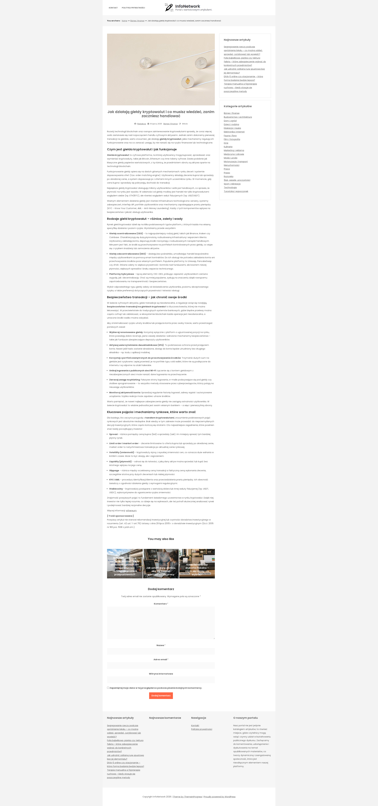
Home (124, 20)
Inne (226, 143)
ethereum (131, 510)
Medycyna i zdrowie (234, 154)
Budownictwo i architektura (238, 117)
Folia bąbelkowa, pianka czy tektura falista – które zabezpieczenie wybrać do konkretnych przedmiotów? (245, 61)
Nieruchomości (231, 165)
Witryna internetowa (161, 673)
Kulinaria (228, 146)
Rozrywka (228, 176)
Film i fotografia (232, 139)
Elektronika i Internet (234, 131)
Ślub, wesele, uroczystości (237, 180)
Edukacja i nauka (232, 128)
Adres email (161, 659)
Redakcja (141, 123)
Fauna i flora (230, 135)
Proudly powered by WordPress (220, 796)
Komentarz (161, 603)
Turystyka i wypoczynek (236, 191)
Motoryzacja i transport (236, 161)
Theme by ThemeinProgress (187, 796)
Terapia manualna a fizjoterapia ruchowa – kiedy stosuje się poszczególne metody (240, 87)
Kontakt (113, 7)
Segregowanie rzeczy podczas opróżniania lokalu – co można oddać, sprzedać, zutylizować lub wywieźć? (243, 50)
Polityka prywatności (133, 7)
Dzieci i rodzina (231, 124)
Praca (227, 168)
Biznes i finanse (137, 20)
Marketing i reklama (234, 150)
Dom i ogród (230, 120)
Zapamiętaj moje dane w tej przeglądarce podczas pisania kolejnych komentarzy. (156, 687)
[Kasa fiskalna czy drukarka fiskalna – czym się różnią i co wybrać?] (197, 563)
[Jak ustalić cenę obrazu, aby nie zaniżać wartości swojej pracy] (161, 563)
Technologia (230, 187)
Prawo (227, 172)
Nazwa (161, 645)
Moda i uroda (230, 157)
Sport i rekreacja (232, 183)
